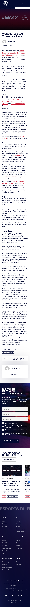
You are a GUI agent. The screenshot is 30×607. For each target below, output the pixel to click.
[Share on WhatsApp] (21, 359)
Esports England (6, 562)
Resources (5, 523)
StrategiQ (16, 602)
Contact (21, 600)
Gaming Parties (20, 531)
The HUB (8, 7)
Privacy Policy (15, 426)
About (18, 521)
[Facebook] (3, 595)
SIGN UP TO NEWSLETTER (11, 440)
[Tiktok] (18, 595)
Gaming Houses (20, 529)
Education (5, 526)
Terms (16, 600)
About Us (18, 564)
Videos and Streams (8, 352)
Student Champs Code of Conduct (7, 547)
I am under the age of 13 (11, 423)
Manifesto (19, 545)
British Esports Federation (15, 581)
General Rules (6, 550)
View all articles (12, 374)
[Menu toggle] (27, 3)
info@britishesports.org (20, 588)
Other (18, 558)
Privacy (9, 600)
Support (4, 553)
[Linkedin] (12, 595)
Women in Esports (21, 537)
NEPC (18, 517)
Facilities (18, 523)
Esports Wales (6, 569)
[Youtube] (15, 595)
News (12, 7)
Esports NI (5, 564)
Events (10, 349)
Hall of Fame (5, 542)
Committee (19, 542)
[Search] (22, 3)
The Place (18, 526)
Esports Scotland (7, 567)
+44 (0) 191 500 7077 (8, 588)
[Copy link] (24, 358)
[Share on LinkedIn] (14, 359)
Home (2, 7)
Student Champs (7, 537)
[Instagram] (6, 595)
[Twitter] (9, 595)
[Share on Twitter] (17, 359)
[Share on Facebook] (10, 359)
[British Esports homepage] (5, 3)
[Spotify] (27, 595)
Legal (12, 600)
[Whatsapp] (24, 595)
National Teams (7, 558)
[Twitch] (21, 595)
